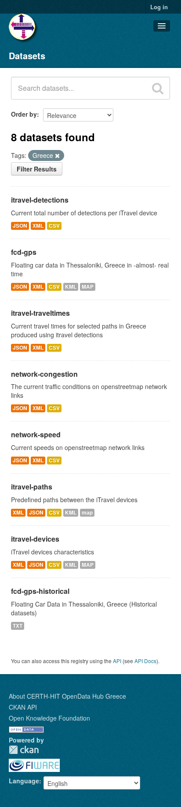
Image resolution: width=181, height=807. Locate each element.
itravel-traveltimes (40, 313)
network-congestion (44, 374)
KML (70, 286)
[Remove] (57, 155)
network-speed (36, 434)
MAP (88, 286)
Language (24, 780)
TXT (17, 625)
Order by (24, 114)
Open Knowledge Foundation (49, 718)
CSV (54, 225)
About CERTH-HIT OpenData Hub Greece (67, 696)
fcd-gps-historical (40, 591)
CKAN (24, 749)
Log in (159, 7)
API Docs (145, 660)
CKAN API (23, 707)
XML (38, 225)
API (117, 660)
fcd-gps (23, 252)
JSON (20, 225)
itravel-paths (31, 487)
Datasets (27, 55)
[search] (157, 88)
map (87, 512)
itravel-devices (35, 539)
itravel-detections (40, 200)
